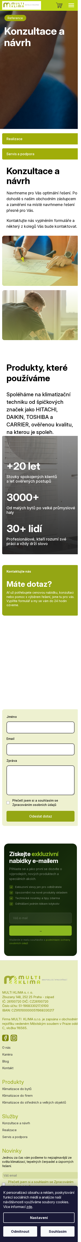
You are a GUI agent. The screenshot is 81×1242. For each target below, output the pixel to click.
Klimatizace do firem (17, 1095)
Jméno (11, 717)
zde (29, 1207)
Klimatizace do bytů (17, 1089)
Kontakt (7, 1068)
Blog (5, 1061)
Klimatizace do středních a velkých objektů (34, 1102)
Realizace (14, 139)
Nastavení (39, 1218)
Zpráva (11, 760)
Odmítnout (20, 1231)
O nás (6, 1047)
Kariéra (7, 1054)
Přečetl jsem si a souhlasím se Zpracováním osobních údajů (35, 803)
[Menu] (71, 5)
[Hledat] (48, 5)
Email (10, 738)
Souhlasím (58, 1231)
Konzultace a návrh (16, 1123)
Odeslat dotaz (40, 816)
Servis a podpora (20, 154)
